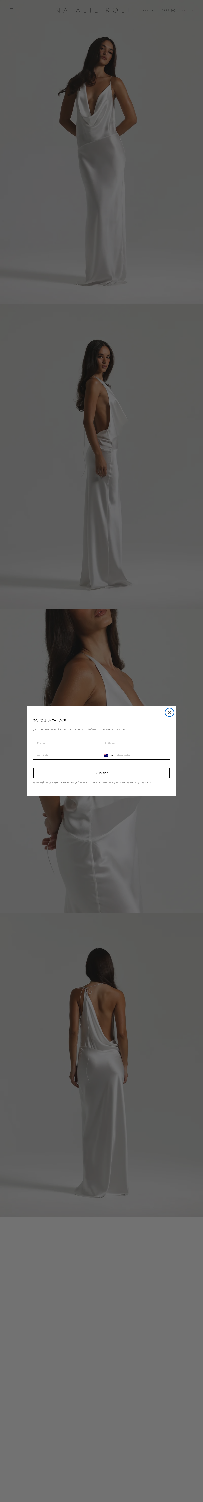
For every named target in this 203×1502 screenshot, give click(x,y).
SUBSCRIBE (101, 773)
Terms (149, 782)
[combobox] (108, 755)
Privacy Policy (139, 782)
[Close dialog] (169, 712)
